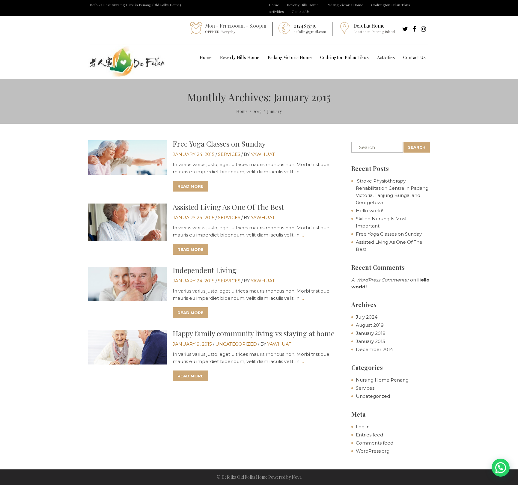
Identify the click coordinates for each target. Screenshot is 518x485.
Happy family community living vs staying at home (254, 333)
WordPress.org (372, 451)
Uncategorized (236, 344)
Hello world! (369, 210)
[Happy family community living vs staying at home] (127, 347)
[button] (501, 468)
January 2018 (371, 333)
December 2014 (374, 349)
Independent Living (205, 270)
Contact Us (301, 11)
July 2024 (366, 317)
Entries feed (369, 435)
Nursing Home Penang (382, 380)
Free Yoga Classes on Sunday (219, 143)
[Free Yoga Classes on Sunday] (127, 157)
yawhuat (263, 154)
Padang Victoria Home (344, 4)
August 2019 (370, 325)
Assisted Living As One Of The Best (228, 207)
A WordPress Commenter (380, 280)
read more (190, 186)
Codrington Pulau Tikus (390, 4)
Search (416, 147)
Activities (276, 11)
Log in (363, 427)
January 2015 (370, 341)
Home (274, 4)
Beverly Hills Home (303, 4)
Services (229, 154)
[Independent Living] (127, 283)
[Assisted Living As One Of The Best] (127, 222)
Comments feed (374, 443)
